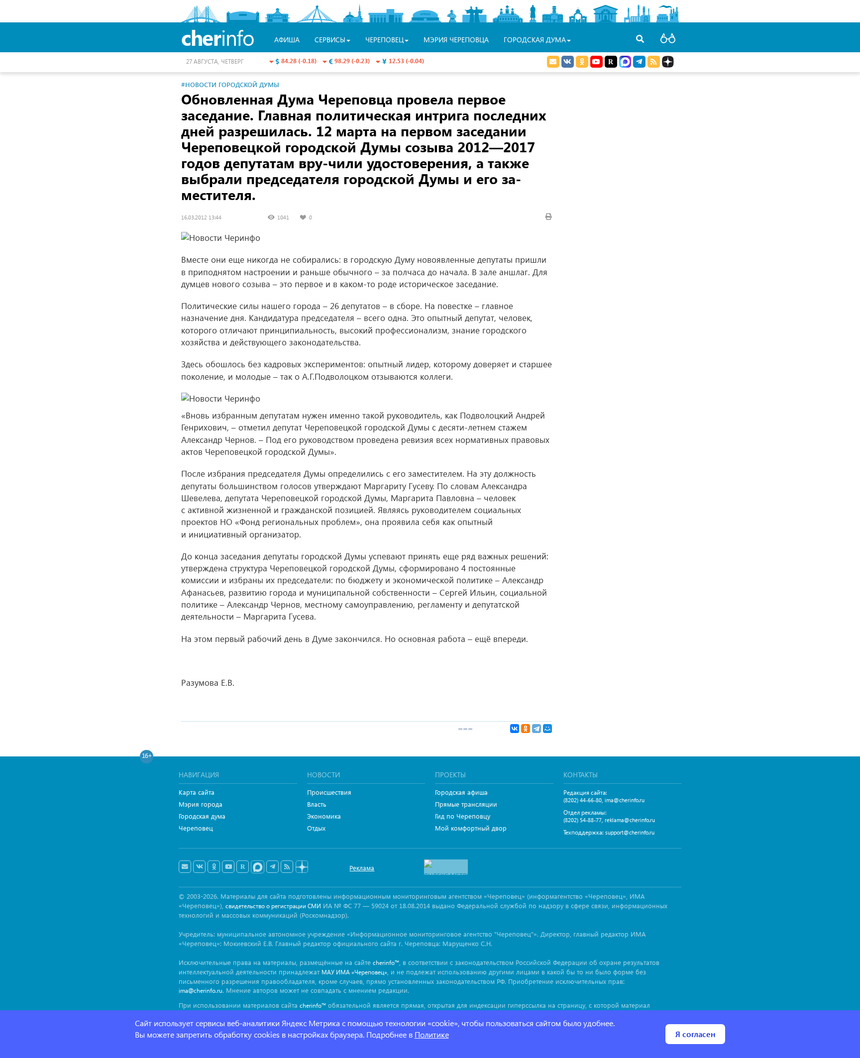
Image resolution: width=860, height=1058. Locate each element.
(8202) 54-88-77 (582, 820)
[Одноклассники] (525, 728)
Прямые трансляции (466, 804)
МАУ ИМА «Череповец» (354, 972)
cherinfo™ (386, 962)
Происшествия (329, 792)
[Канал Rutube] (611, 62)
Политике (432, 1034)
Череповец (196, 828)
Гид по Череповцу (462, 816)
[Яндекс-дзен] (301, 867)
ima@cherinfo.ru (625, 800)
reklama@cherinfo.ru (630, 820)
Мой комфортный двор (471, 828)
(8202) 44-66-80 (582, 800)
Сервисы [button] (330, 39)
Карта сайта (197, 792)
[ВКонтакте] (514, 728)
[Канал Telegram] (272, 866)
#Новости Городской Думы (230, 84)
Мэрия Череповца (456, 39)
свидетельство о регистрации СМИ (273, 906)
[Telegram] (536, 728)
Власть (316, 804)
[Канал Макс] (625, 63)
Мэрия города (200, 804)
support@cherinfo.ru (629, 832)
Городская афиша (461, 792)
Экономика (324, 816)
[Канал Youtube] (596, 62)
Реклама (361, 867)
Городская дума (202, 816)
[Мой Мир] (547, 728)
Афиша (287, 39)
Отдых (316, 828)
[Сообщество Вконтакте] (199, 866)
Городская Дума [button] (535, 39)
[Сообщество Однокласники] (582, 62)
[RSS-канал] (287, 866)
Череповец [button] (384, 39)
